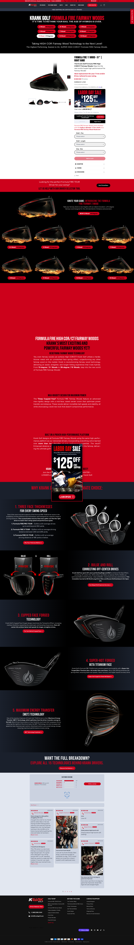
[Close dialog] (81, 445)
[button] (67, 496)
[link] (67, 468)
